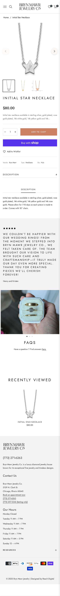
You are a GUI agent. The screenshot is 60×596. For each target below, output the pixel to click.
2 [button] (29, 336)
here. (44, 349)
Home (6, 17)
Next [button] (54, 51)
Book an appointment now (14, 494)
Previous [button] (5, 51)
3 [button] (32, 336)
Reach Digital (48, 578)
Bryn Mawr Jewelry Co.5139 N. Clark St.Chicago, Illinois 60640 (13, 487)
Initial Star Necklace (30, 422)
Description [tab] (28, 189)
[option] (30, 50)
